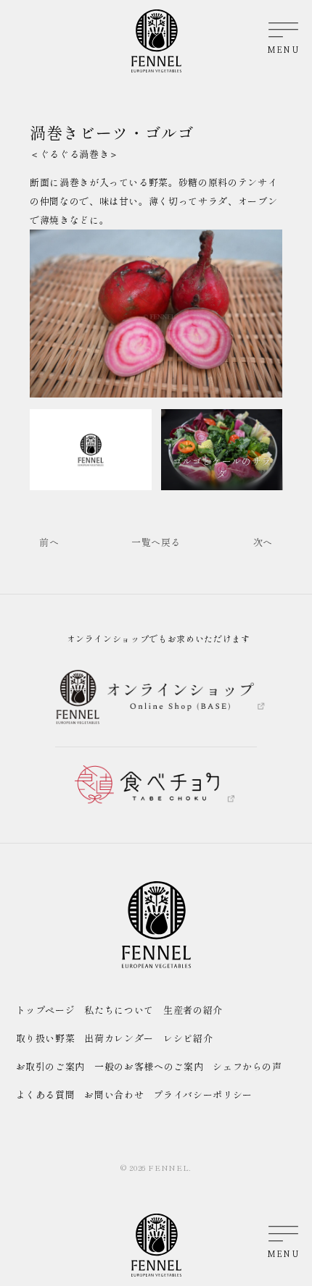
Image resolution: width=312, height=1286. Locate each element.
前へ (49, 542)
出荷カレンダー (119, 1038)
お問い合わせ (114, 1094)
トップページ (45, 1010)
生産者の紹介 (193, 1010)
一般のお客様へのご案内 (148, 1066)
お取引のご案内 (51, 1066)
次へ (263, 542)
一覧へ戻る (156, 542)
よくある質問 (45, 1094)
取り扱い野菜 (45, 1038)
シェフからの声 (247, 1066)
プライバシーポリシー (203, 1094)
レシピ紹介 (188, 1038)
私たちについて (119, 1010)
